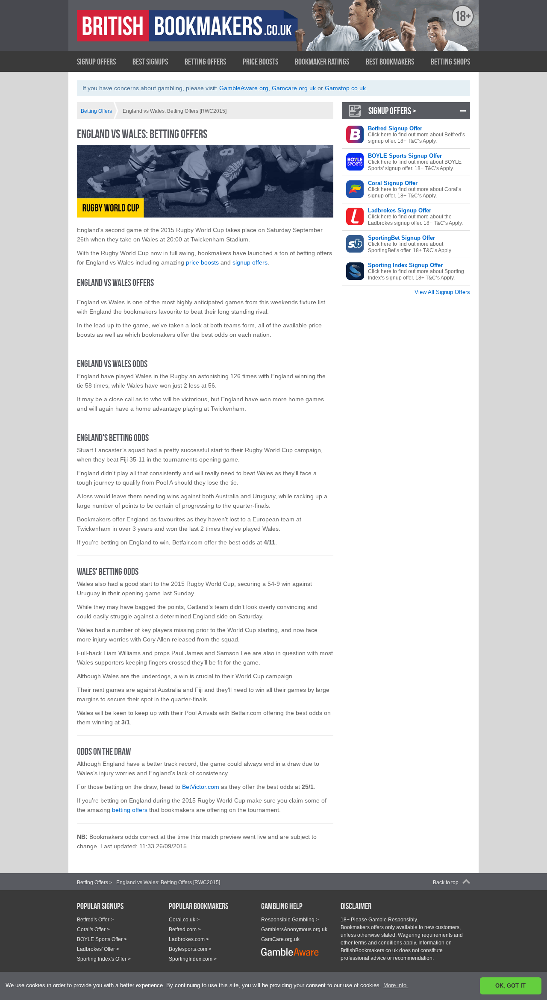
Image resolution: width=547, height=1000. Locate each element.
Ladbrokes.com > (189, 939)
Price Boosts (260, 61)
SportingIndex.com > (193, 959)
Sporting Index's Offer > (104, 959)
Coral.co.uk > (184, 920)
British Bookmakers (160, 32)
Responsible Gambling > (290, 920)
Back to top (446, 882)
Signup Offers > (392, 111)
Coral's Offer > (93, 929)
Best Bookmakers (390, 61)
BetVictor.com (200, 786)
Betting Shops (450, 61)
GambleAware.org (243, 88)
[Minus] (463, 110)
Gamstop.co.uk (345, 88)
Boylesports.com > (190, 949)
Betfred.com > (185, 929)
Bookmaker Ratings (322, 61)
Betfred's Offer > (95, 920)
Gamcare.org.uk (294, 88)
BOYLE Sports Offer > (102, 939)
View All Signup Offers (442, 292)
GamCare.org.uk (280, 939)
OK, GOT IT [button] (510, 985)
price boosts (202, 262)
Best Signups (150, 61)
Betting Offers (205, 61)
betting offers (128, 809)
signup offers (250, 262)
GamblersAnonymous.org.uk (294, 929)
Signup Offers (96, 61)
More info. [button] (395, 985)
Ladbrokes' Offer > (98, 949)
